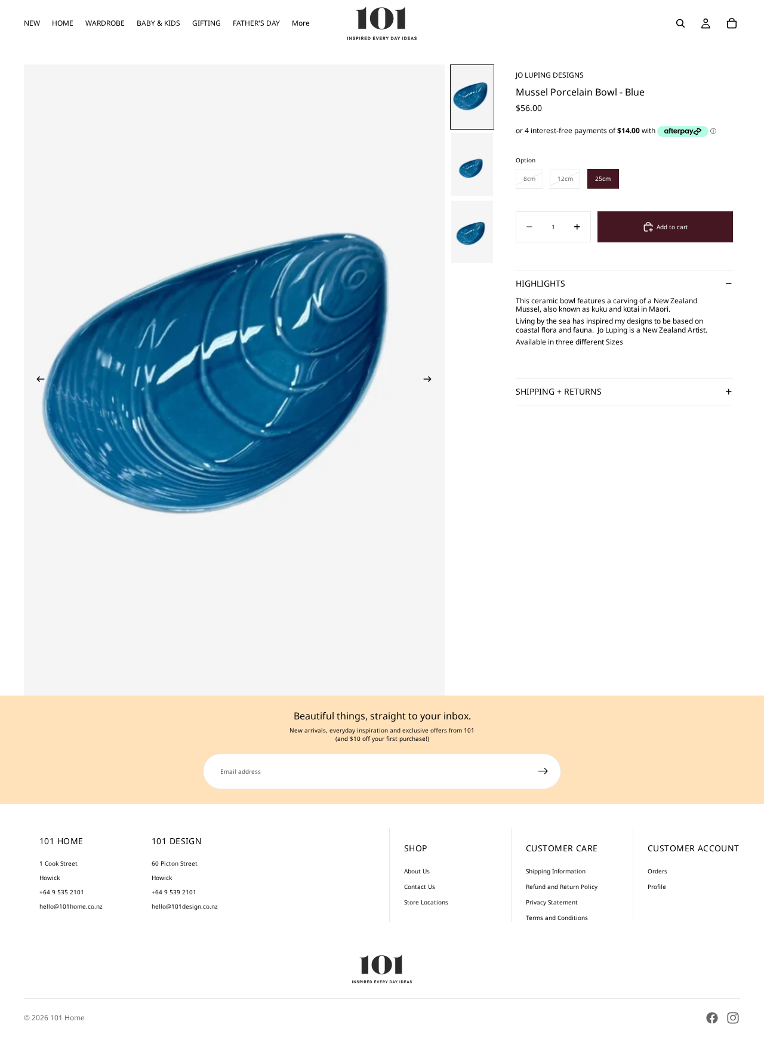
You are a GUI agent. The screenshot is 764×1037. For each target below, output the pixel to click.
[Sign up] (543, 771)
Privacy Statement (552, 902)
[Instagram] (733, 1018)
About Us (417, 871)
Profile (657, 886)
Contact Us (419, 886)
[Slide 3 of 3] (472, 232)
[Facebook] (712, 1018)
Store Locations (426, 902)
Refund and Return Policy (561, 886)
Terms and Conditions (557, 917)
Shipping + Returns (559, 391)
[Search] (680, 23)
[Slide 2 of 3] (472, 164)
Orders (657, 871)
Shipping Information (556, 871)
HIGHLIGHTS (540, 283)
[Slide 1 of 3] (472, 97)
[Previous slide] (37, 380)
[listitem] (301, 23)
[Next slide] (431, 380)
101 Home (67, 1018)
